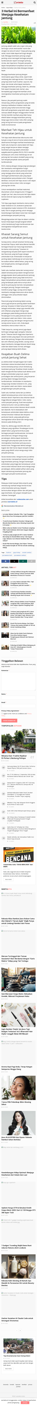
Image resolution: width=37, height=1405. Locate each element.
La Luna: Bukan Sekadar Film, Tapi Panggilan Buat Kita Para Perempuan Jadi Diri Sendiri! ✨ (18, 516)
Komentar (5, 670)
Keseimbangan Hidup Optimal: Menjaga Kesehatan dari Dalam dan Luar (17, 1173)
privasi (30, 1384)
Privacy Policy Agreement (10, 711)
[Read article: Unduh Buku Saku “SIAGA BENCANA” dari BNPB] (18, 854)
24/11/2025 (5, 1177)
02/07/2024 (14, 22)
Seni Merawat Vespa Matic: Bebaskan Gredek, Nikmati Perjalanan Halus (16, 995)
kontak (12, 1384)
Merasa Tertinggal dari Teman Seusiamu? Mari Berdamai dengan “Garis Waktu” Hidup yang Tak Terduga (18, 958)
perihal (18, 1386)
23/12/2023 (7, 1358)
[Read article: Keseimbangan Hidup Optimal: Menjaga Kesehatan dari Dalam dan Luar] (18, 1158)
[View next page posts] (20, 1330)
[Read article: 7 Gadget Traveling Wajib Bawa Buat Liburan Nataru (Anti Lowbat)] (18, 1231)
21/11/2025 (5, 1142)
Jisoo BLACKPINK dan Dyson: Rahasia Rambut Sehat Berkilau (16, 1138)
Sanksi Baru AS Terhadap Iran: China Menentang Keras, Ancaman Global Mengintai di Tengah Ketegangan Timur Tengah (21, 829)
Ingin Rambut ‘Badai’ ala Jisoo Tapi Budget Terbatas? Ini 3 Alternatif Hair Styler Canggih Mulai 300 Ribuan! (17, 1031)
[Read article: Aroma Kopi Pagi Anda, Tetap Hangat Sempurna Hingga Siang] (18, 1052)
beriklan (24, 1384)
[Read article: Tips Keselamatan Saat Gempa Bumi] (18, 1345)
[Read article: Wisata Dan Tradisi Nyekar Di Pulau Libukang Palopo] (18, 741)
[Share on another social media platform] (32, 561)
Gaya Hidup (9, 7)
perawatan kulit (7, 555)
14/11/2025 (5, 1323)
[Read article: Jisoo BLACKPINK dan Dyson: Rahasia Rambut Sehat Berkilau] (18, 1123)
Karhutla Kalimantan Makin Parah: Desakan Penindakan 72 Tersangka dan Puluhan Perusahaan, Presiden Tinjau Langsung (20, 794)
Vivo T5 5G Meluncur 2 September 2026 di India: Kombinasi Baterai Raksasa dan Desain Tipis (21, 775)
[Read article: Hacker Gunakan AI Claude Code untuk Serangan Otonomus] (18, 1304)
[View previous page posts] (16, 1330)
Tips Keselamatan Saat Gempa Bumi (16, 1356)
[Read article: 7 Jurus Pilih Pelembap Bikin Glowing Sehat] (18, 1088)
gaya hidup (16, 552)
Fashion (8, 552)
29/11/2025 (5, 926)
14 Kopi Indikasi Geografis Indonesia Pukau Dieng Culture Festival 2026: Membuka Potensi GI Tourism (22, 573)
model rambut (26, 552)
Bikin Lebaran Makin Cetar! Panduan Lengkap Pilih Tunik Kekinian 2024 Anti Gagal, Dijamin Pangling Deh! (19, 530)
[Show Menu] (2, 2)
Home (3, 7)
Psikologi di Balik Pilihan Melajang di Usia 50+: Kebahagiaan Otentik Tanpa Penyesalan (22, 647)
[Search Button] (35, 2)
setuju (25, 1402)
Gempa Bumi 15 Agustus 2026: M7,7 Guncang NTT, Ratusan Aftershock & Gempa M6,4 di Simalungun (20, 784)
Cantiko (5, 22)
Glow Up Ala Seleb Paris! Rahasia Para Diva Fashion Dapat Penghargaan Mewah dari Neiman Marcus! (22, 636)
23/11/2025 (5, 1288)
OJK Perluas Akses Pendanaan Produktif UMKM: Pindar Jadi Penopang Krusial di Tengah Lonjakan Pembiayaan (21, 819)
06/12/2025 (5, 999)
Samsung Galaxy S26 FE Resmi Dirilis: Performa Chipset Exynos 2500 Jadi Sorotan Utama (21, 767)
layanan (18, 1384)
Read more (9, 879)
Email (3, 702)
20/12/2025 (5, 1107)
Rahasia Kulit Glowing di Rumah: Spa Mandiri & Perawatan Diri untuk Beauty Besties (17, 1283)
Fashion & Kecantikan (20, 7)
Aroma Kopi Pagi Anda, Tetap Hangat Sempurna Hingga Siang (16, 1068)
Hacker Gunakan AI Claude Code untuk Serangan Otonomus (17, 1319)
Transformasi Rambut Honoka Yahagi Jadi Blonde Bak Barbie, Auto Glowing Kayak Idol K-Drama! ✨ (18, 523)
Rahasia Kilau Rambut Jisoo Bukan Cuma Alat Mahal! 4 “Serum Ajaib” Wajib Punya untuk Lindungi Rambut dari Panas (18, 920)
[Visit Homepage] (18, 2)
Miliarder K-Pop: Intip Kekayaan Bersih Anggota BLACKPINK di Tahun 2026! (21, 803)
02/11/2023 (7, 869)
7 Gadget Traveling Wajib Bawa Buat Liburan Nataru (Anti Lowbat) (16, 1246)
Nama (4, 694)
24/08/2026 (14, 587)
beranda (5, 1384)
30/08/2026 (14, 577)
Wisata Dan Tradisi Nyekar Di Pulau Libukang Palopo (14, 757)
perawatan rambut (20, 555)
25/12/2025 (5, 1250)
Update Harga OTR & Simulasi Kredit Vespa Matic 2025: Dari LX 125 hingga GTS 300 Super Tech (18, 1210)
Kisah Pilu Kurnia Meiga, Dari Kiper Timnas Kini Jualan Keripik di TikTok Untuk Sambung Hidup (18, 545)
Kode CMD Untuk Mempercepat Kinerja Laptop (21, 811)
